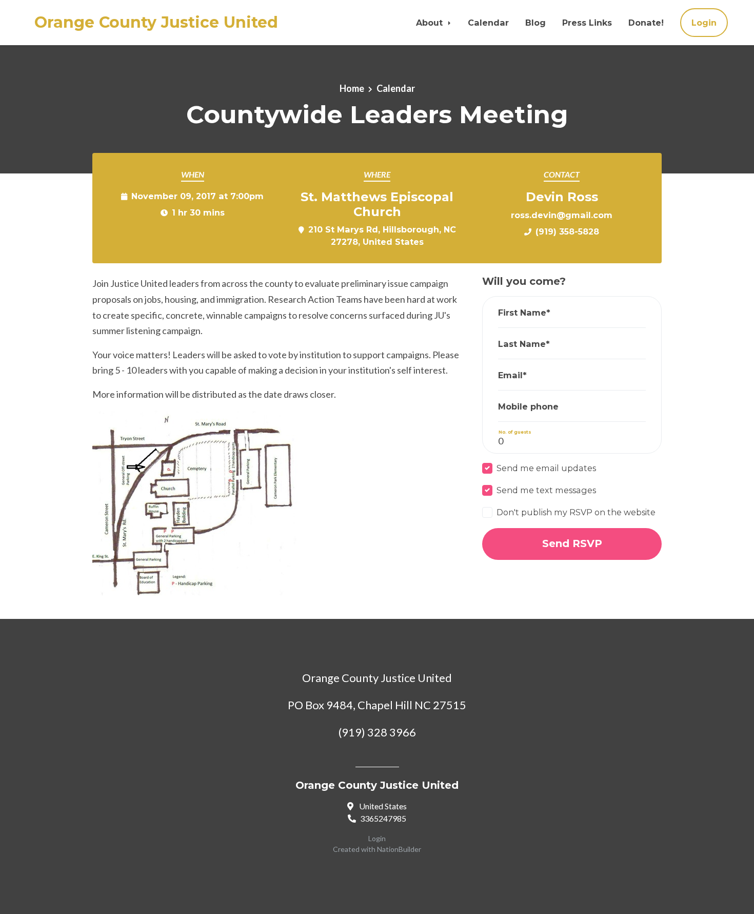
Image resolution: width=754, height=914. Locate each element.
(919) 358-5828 (567, 231)
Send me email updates (546, 468)
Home (352, 88)
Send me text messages (546, 490)
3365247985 (383, 818)
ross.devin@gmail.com (561, 215)
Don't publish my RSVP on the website (576, 512)
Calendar (488, 22)
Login (704, 22)
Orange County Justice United (156, 22)
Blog (535, 22)
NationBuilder (399, 849)
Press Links (587, 22)
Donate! (646, 22)
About (430, 22)
